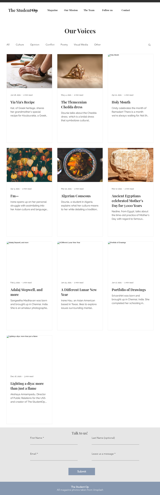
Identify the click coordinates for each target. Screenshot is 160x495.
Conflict (50, 44)
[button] (149, 45)
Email (33, 454)
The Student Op (23, 10)
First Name (36, 438)
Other (97, 44)
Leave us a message (103, 454)
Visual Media (81, 44)
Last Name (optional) (103, 438)
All (8, 44)
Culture (20, 44)
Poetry (64, 44)
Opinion (34, 44)
